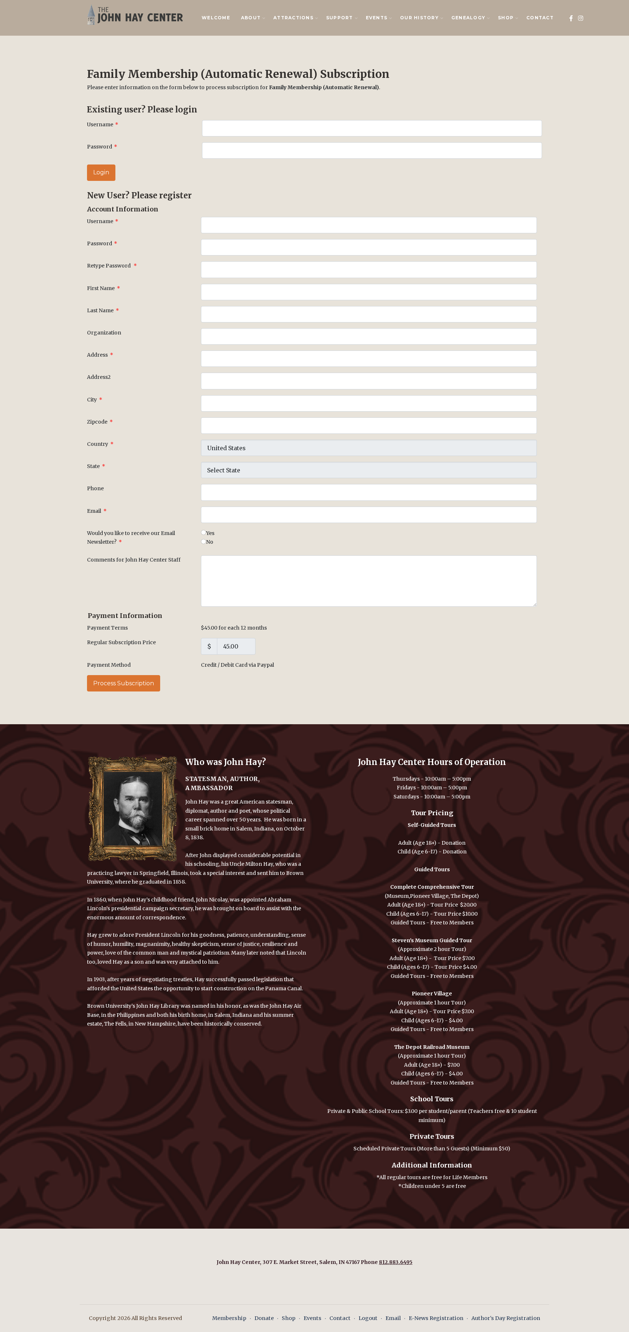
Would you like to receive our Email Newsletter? (131, 538)
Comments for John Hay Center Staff (134, 559)
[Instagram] (580, 18)
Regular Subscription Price (121, 642)
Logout (368, 1318)
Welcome (216, 17)
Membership (229, 1318)
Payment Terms (107, 628)
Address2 (99, 377)
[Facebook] (571, 18)
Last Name (103, 310)
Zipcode (100, 422)
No (209, 542)
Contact (540, 17)
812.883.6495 (395, 1262)
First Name (103, 288)
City (94, 399)
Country (100, 444)
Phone (95, 488)
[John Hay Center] (133, 14)
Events (312, 1318)
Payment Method (109, 665)
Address (100, 355)
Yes (210, 533)
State (96, 466)
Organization (104, 332)
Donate (264, 1318)
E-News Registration (436, 1318)
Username (102, 124)
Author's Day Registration (505, 1318)
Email (97, 511)
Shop (289, 1318)
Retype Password (112, 265)
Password (102, 146)
